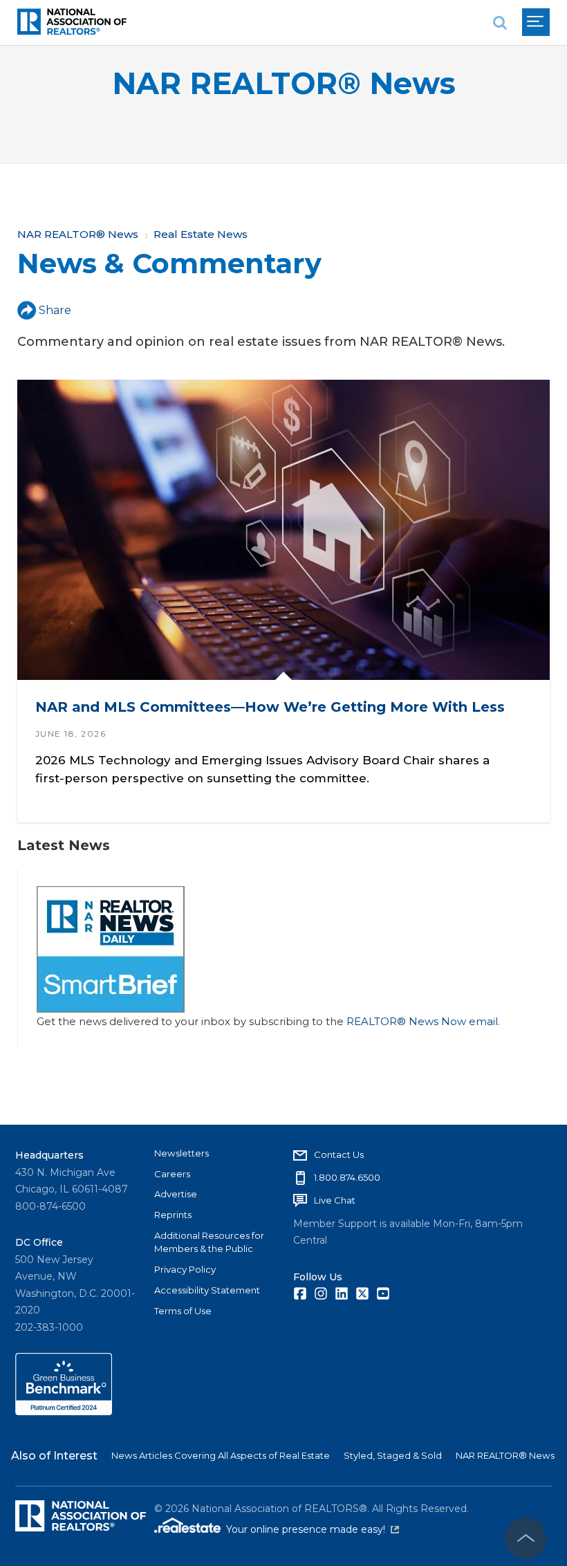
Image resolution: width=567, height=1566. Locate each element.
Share (55, 310)
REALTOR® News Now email (422, 1021)
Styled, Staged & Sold (393, 1455)
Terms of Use (183, 1310)
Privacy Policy (185, 1269)
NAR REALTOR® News (284, 83)
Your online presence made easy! (312, 1529)
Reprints (173, 1214)
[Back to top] (525, 1538)
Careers (172, 1173)
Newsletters (181, 1153)
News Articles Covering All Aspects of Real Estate (220, 1455)
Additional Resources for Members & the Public (209, 1242)
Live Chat (334, 1200)
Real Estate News (201, 234)
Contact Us (339, 1154)
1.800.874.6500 (347, 1177)
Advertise (175, 1193)
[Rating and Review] (63, 1412)
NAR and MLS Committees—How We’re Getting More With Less (270, 707)
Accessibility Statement (207, 1290)
